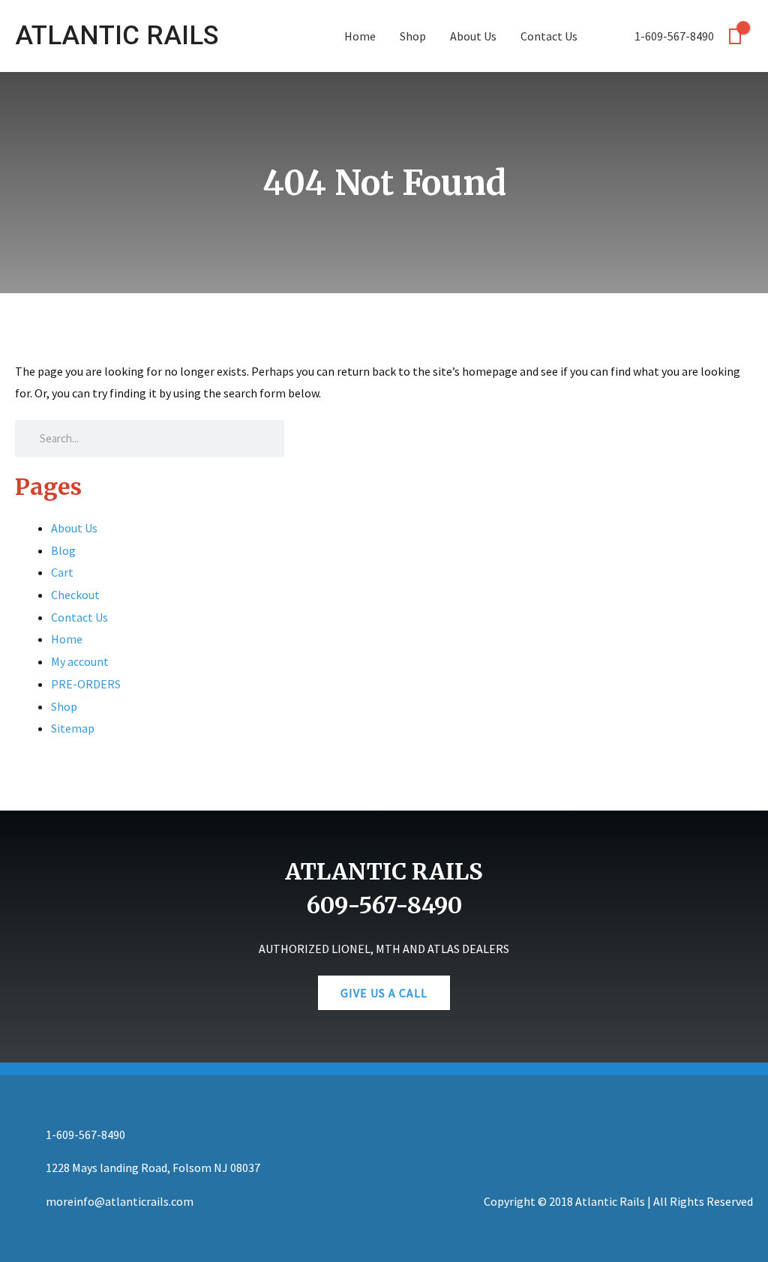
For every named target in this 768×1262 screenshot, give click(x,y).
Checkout (75, 594)
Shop (413, 35)
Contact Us (549, 35)
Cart (62, 572)
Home (360, 35)
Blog (63, 550)
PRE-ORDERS (86, 683)
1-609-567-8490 (673, 35)
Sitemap (72, 728)
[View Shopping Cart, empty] (735, 36)
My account (80, 661)
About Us (473, 35)
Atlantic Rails (116, 35)
